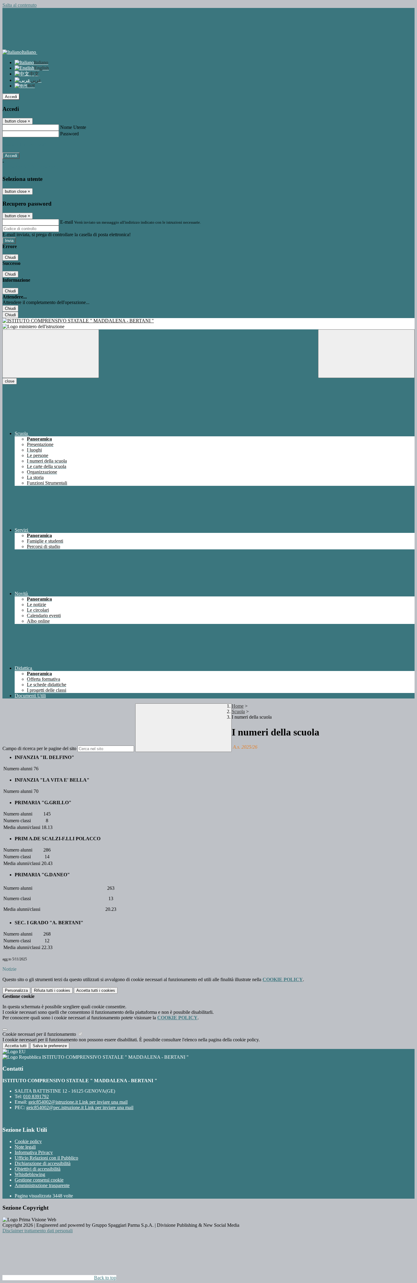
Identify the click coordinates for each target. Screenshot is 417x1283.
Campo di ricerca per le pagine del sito (39, 748)
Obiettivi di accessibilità (37, 1168)
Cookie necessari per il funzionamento (39, 1034)
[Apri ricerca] (366, 353)
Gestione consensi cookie (39, 1179)
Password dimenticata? (24, 144)
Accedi (11, 96)
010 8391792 (36, 1096)
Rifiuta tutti (52, 990)
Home (238, 706)
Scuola (238, 711)
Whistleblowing (30, 1174)
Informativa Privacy (34, 1152)
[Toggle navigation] (50, 353)
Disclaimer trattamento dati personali (37, 1230)
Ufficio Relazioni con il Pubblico (46, 1157)
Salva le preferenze (50, 1045)
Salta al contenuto (19, 5)
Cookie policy (28, 1141)
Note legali (25, 1146)
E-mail (66, 222)
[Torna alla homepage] (208, 321)
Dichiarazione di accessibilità (43, 1163)
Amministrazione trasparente (42, 1185)
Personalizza (16, 990)
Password (69, 133)
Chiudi (10, 257)
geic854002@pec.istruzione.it (79, 1107)
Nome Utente (73, 127)
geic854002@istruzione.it (78, 1102)
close (9, 381)
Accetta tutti (95, 990)
